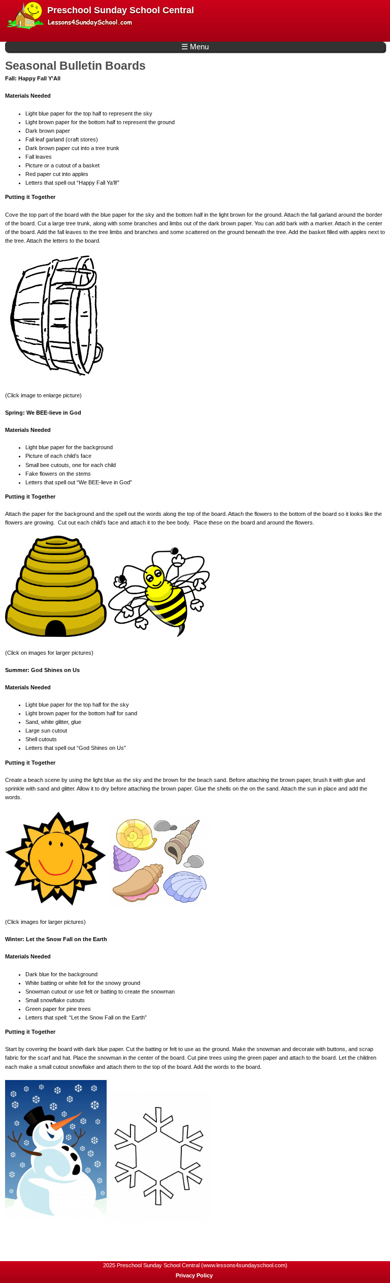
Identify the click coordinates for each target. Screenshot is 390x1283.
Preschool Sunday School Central (120, 10)
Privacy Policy (194, 1275)
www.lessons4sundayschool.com (244, 1265)
